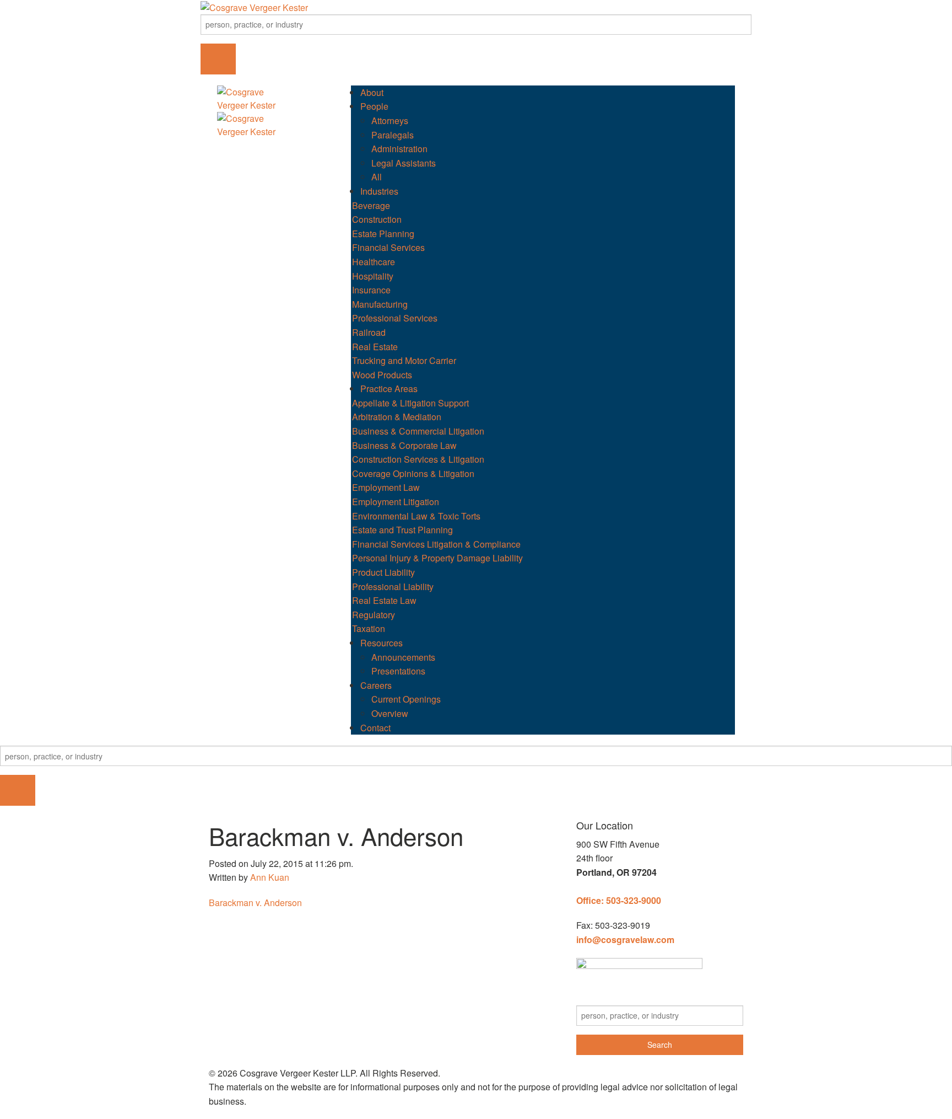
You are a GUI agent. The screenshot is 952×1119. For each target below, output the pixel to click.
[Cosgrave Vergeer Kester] (254, 6)
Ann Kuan (269, 877)
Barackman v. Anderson (255, 902)
